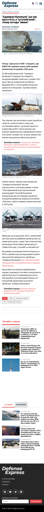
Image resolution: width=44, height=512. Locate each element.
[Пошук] (37, 4)
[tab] (8, 405)
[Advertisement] (22, 385)
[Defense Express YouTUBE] (10, 491)
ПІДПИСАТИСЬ (36, 501)
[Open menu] (40, 3)
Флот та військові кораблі (12, 302)
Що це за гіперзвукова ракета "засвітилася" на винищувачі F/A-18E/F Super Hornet (30, 364)
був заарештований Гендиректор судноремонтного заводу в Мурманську (21, 263)
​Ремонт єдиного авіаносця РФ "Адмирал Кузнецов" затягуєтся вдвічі (19, 290)
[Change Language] (33, 3)
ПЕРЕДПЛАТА (6, 482)
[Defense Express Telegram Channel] (21, 491)
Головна (4, 11)
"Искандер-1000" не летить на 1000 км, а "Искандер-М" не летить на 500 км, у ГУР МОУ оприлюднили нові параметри (30, 333)
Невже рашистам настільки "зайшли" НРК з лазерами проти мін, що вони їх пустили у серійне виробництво (31, 432)
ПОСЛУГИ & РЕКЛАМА (8, 479)
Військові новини (22, 298)
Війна (11, 298)
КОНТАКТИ (5, 484)
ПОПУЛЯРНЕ (21, 405)
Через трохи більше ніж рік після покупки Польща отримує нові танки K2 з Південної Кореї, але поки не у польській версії (31, 349)
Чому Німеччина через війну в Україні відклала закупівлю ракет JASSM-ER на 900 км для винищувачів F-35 (30, 445)
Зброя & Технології (13, 11)
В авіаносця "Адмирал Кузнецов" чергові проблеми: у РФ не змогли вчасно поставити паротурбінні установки (22, 146)
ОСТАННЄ (8, 405)
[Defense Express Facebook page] (4, 491)
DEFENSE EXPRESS (10, 27)
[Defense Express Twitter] (15, 491)
